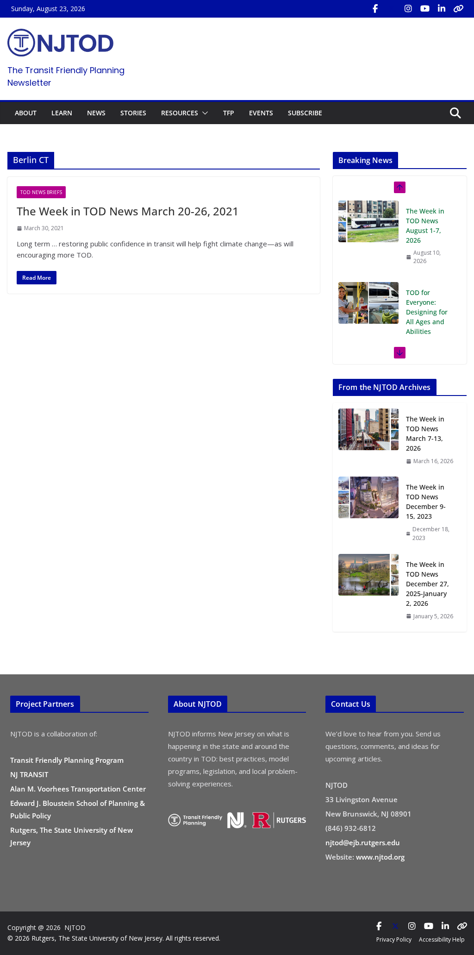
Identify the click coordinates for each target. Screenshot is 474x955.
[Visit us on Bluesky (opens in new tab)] (458, 8)
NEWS (96, 112)
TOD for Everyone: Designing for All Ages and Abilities (427, 310)
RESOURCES (179, 112)
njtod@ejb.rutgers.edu (362, 842)
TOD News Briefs (41, 192)
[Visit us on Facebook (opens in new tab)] (375, 8)
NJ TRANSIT (29, 774)
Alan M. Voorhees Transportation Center (78, 788)
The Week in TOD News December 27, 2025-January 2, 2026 (427, 584)
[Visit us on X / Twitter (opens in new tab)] (391, 8)
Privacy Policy (394, 939)
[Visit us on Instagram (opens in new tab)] (408, 8)
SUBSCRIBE (305, 112)
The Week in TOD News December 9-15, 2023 (426, 502)
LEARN (61, 112)
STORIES (133, 112)
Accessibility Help (442, 939)
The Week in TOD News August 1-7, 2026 (425, 224)
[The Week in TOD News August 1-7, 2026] (368, 219)
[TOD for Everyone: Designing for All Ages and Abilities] (368, 301)
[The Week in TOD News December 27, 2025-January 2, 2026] (368, 590)
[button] (203, 113)
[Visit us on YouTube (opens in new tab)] (425, 8)
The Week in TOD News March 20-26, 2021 (128, 211)
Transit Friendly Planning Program (67, 760)
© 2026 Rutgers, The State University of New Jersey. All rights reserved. (113, 938)
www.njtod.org (380, 856)
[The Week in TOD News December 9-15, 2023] (368, 512)
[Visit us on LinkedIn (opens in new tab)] (441, 8)
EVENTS (261, 112)
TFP (228, 112)
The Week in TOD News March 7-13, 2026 (425, 433)
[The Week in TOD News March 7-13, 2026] (368, 439)
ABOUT (26, 112)
